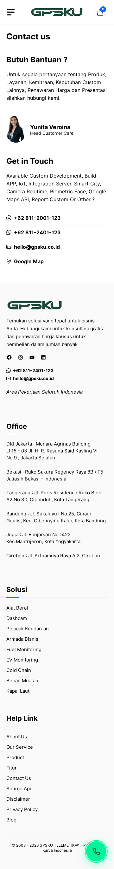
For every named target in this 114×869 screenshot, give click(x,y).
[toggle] (10, 12)
